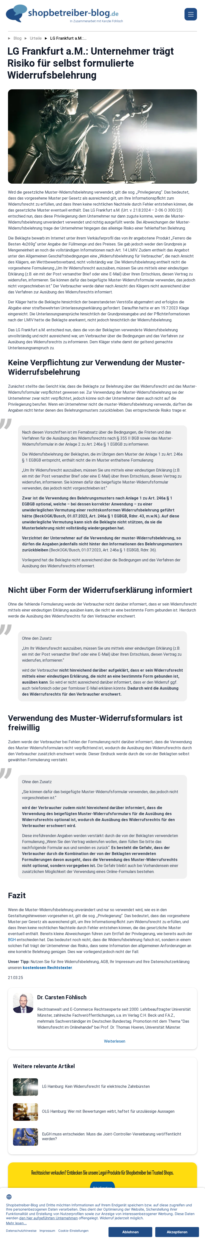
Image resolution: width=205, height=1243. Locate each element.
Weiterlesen (114, 1041)
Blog (18, 38)
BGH (12, 939)
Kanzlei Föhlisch (112, 21)
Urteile (36, 38)
